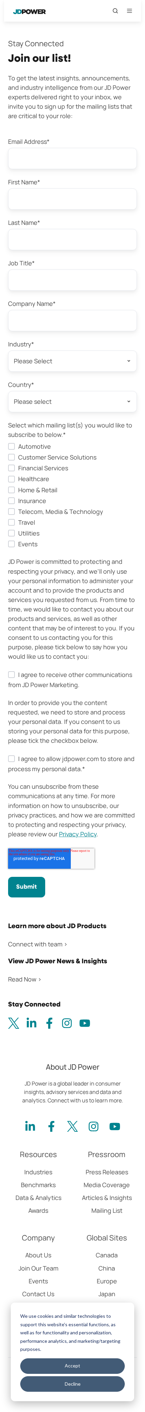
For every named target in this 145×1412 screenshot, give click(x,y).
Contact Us (38, 1294)
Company (38, 1238)
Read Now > (24, 979)
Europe (107, 1281)
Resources (38, 1154)
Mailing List (106, 1210)
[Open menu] (129, 10)
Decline (73, 1384)
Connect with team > (37, 944)
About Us (38, 1255)
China (106, 1268)
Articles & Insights (107, 1198)
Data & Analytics (38, 1198)
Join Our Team (38, 1268)
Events (38, 1281)
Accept (72, 1365)
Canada (107, 1255)
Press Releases (107, 1172)
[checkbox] (72, 495)
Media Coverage (107, 1185)
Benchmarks (38, 1185)
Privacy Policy (78, 834)
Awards (38, 1210)
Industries (38, 1172)
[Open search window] (115, 10)
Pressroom (106, 1154)
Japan (106, 1294)
